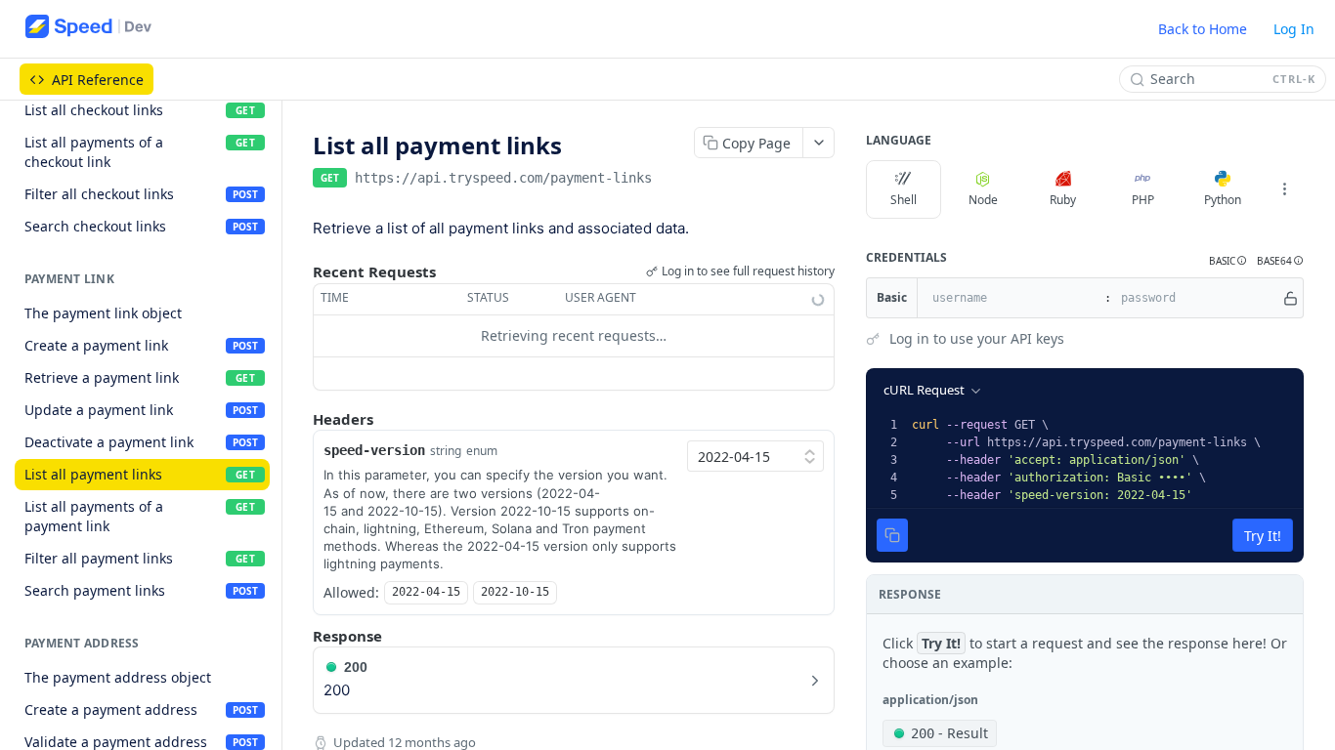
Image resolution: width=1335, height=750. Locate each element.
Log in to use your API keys (976, 338)
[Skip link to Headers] (299, 419)
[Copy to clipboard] (671, 179)
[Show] (1290, 298)
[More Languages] (1284, 189)
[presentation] (1105, 460)
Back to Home (1202, 29)
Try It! (1262, 535)
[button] (1228, 261)
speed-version (374, 450)
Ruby (1063, 199)
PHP (1143, 199)
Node (983, 199)
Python (1222, 199)
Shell (903, 199)
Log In (1293, 29)
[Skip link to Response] (299, 636)
